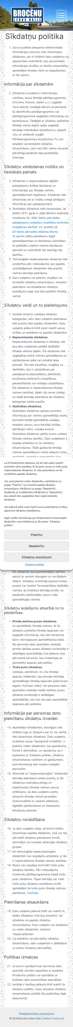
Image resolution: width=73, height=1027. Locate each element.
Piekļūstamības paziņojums (36, 1013)
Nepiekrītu (36, 546)
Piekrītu (36, 535)
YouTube (32, 893)
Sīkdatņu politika (34, 564)
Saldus (47, 1018)
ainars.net (58, 1018)
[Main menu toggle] (61, 15)
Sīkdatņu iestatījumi (37, 557)
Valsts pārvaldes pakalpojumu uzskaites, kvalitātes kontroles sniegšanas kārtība (40, 222)
